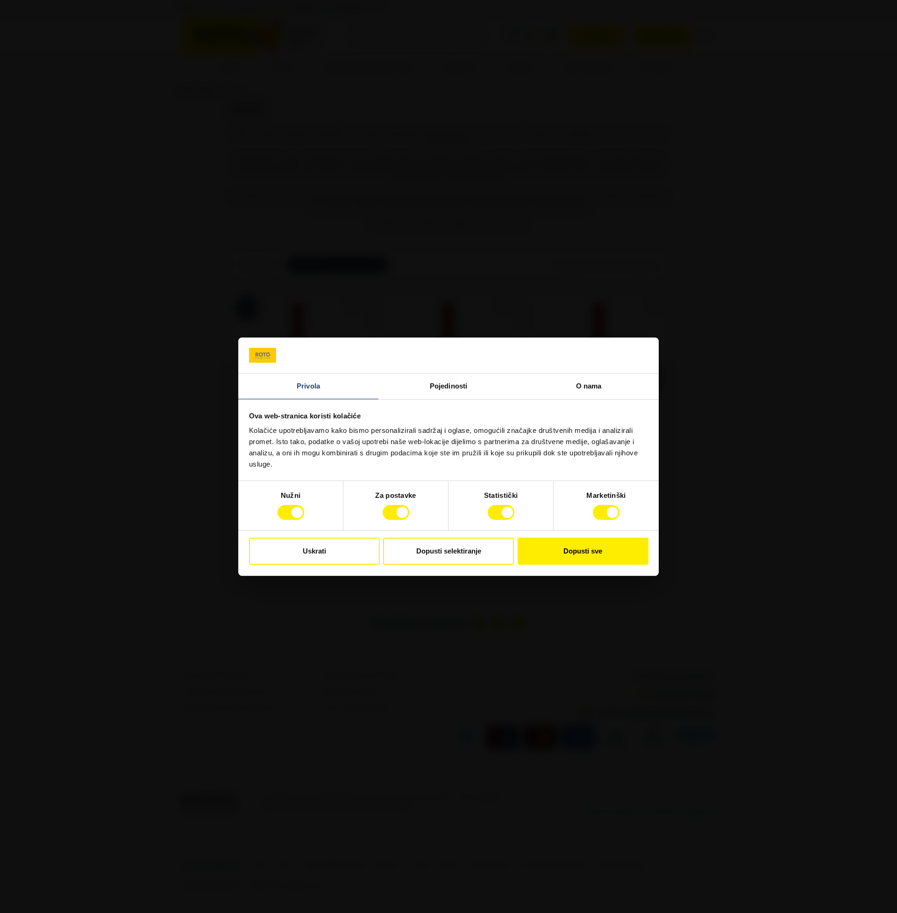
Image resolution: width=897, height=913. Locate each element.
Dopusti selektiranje (448, 551)
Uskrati (314, 551)
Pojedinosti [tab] (448, 386)
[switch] (396, 512)
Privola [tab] (308, 386)
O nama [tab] (589, 386)
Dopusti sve (582, 551)
